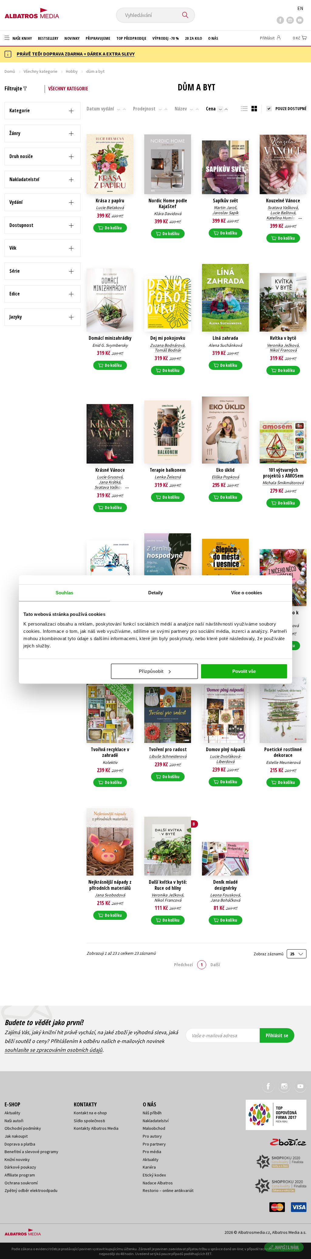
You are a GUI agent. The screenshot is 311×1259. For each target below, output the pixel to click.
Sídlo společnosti (89, 1120)
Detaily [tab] (155, 592)
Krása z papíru (110, 201)
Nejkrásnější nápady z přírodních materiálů (110, 885)
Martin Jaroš (225, 207)
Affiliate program (20, 1175)
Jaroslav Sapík (225, 212)
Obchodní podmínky (23, 1128)
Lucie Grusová (109, 477)
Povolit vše (244, 671)
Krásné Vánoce (110, 470)
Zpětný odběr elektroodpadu (31, 1190)
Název (181, 108)
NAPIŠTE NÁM (287, 1247)
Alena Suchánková (225, 345)
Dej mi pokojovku (167, 338)
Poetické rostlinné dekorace (283, 752)
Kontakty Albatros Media (96, 1128)
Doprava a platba (20, 1144)
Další (215, 964)
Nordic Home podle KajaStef (168, 203)
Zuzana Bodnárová (167, 345)
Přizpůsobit (151, 671)
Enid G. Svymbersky (110, 345)
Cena (211, 108)
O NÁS (213, 38)
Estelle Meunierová (283, 762)
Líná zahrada (225, 338)
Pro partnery (154, 1144)
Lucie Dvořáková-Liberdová (225, 759)
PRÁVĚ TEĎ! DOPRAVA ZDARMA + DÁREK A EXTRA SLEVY (76, 54)
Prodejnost (144, 108)
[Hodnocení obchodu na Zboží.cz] (285, 1140)
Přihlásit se (277, 1035)
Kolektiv (110, 762)
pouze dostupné (290, 108)
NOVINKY (72, 38)
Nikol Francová (283, 350)
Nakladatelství (156, 1120)
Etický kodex (154, 1175)
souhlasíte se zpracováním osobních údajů (53, 1049)
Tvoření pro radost (168, 749)
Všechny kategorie (40, 71)
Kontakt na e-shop (90, 1113)
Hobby (72, 71)
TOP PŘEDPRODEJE (131, 38)
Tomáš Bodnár (168, 350)
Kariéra (149, 1167)
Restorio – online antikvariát (168, 1190)
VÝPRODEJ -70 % (165, 38)
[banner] (32, 11)
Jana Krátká (109, 482)
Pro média (152, 1151)
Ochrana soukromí (21, 1183)
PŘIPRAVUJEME (98, 38)
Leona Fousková (225, 895)
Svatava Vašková (283, 207)
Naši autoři (14, 1120)
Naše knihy (22, 38)
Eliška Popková (225, 477)
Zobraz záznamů (269, 954)
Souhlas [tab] (64, 592)
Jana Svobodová (110, 895)
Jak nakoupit (16, 1136)
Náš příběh (152, 1113)
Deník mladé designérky (225, 885)
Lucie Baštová (282, 212)
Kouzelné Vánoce (283, 201)
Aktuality (12, 1113)
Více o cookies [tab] (246, 592)
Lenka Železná (168, 477)
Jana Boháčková (225, 900)
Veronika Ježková (283, 345)
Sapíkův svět (225, 201)
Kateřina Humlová (282, 218)
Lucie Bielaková (110, 207)
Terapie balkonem (168, 470)
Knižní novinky (17, 1159)
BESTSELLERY (48, 38)
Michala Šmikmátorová (283, 482)
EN (300, 8)
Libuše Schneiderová (167, 756)
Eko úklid (225, 470)
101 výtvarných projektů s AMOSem (283, 473)
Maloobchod (154, 1128)
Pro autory (152, 1136)
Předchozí (183, 964)
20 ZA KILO (193, 38)
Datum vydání (100, 108)
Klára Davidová (167, 213)
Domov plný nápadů (225, 749)
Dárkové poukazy (20, 1167)
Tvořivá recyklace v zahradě (110, 752)
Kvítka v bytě (283, 338)
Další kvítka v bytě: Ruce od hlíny (168, 885)
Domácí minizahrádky (110, 338)
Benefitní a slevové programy (31, 1151)
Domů (10, 71)
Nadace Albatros (158, 1183)
